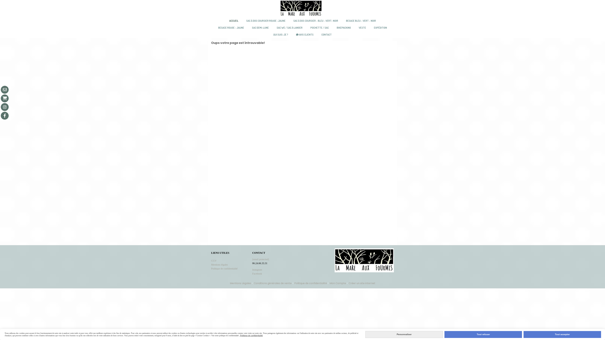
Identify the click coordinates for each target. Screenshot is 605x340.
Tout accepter (562, 334)
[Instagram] (5, 107)
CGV (214, 260)
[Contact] (5, 90)
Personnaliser (404, 334)
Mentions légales (219, 264)
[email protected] (260, 259)
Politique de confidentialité (224, 268)
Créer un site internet (362, 283)
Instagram (257, 269)
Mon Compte (338, 283)
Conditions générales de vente (273, 283)
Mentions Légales (240, 283)
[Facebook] (5, 116)
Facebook (257, 273)
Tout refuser (483, 334)
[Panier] (5, 98)
